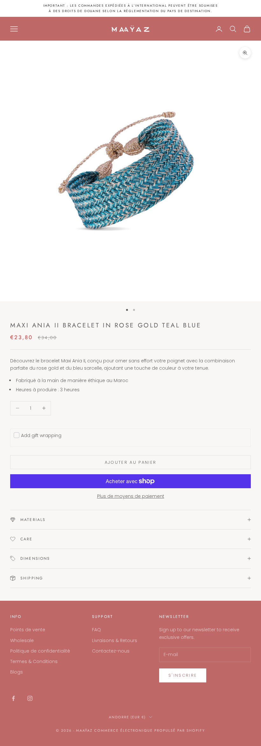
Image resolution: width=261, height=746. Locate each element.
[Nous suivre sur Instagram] (30, 698)
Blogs (16, 672)
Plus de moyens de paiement (130, 496)
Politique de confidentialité (40, 651)
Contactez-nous (111, 651)
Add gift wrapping (41, 435)
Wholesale (22, 640)
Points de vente (27, 629)
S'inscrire (182, 675)
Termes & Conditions (34, 661)
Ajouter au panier (131, 462)
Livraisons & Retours (114, 640)
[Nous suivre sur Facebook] (13, 698)
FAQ (96, 629)
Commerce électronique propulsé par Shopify (149, 730)
